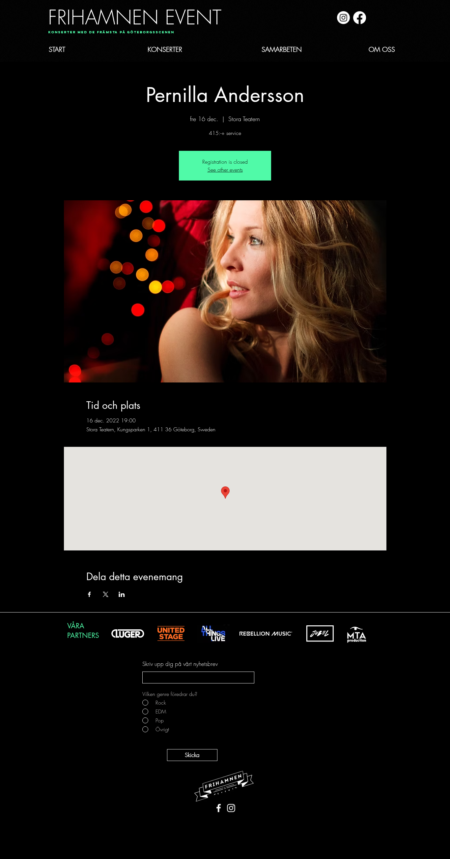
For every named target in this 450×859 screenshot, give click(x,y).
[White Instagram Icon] (231, 808)
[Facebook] (359, 17)
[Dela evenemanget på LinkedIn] (122, 594)
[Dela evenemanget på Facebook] (89, 594)
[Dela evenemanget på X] (105, 594)
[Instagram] (343, 17)
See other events (225, 169)
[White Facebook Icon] (218, 808)
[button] (109, 32)
